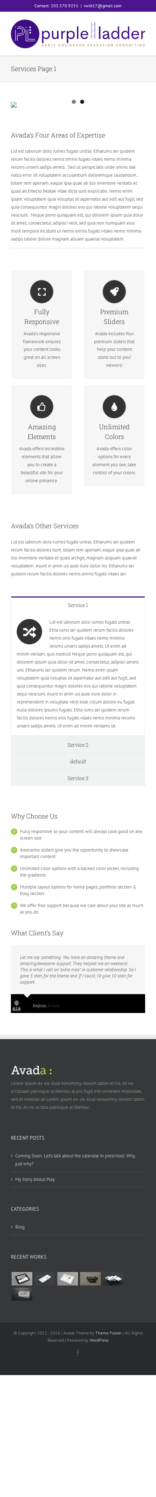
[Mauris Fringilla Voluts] (45, 1278)
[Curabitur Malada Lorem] (113, 1278)
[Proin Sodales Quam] (67, 1278)
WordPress (99, 1340)
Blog (20, 1227)
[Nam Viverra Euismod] (90, 1278)
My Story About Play (35, 1179)
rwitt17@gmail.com (103, 5)
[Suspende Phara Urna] (22, 1294)
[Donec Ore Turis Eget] (22, 1278)
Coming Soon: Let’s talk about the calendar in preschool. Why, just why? (75, 1160)
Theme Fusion (108, 1333)
